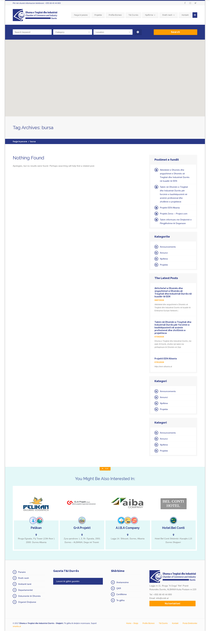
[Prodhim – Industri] (127, 520)
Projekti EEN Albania (170, 207)
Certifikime (121, 594)
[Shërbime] (33, 520)
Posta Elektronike (190, 623)
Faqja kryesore (80, 15)
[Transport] (39, 520)
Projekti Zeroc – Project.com (173, 213)
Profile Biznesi (115, 15)
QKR (118, 588)
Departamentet (25, 590)
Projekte (98, 15)
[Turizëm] (173, 520)
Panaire (22, 572)
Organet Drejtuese (27, 602)
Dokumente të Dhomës (29, 596)
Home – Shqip (132, 623)
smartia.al (17, 626)
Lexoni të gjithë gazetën (67, 581)
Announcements (168, 247)
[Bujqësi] (121, 520)
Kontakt (185, 15)
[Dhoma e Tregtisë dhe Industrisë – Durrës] (36, 15)
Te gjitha (120, 600)
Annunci (164, 253)
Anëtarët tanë (24, 584)
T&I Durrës (133, 15)
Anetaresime (122, 582)
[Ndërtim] (82, 520)
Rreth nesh (167, 15)
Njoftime (149, 15)
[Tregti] (134, 520)
